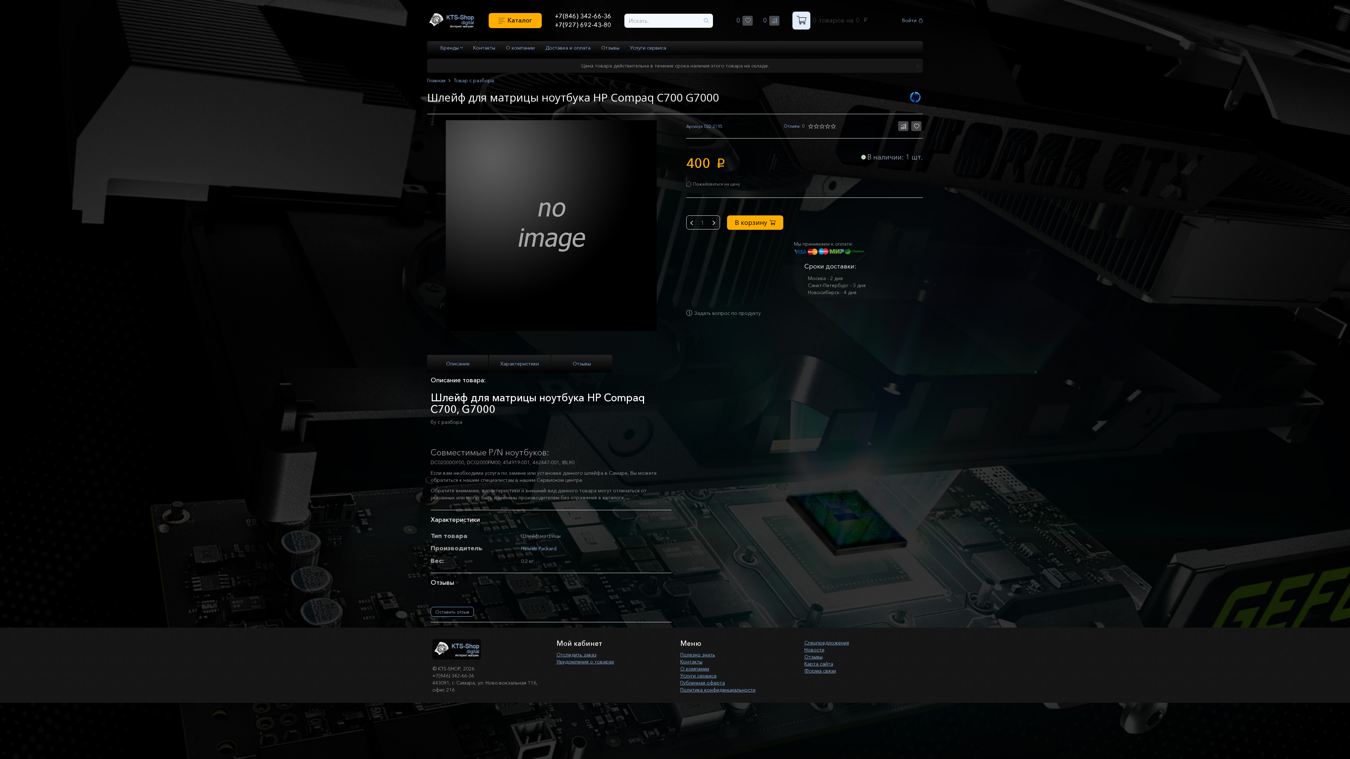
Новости (814, 650)
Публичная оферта (702, 683)
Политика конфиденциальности (718, 690)
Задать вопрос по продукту (727, 313)
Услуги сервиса (648, 48)
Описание (458, 364)
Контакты (484, 48)
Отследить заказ (577, 654)
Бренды (450, 48)
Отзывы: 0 (794, 126)
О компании (520, 48)
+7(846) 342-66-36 (583, 16)
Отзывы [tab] (582, 364)
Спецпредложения (826, 643)
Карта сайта (818, 664)
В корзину (751, 222)
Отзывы (610, 48)
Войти (909, 21)
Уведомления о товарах (585, 662)
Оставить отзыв (452, 612)
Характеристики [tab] (519, 364)
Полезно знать (697, 654)
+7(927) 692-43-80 (583, 25)
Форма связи (820, 671)
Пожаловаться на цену (716, 184)
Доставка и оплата (568, 48)
